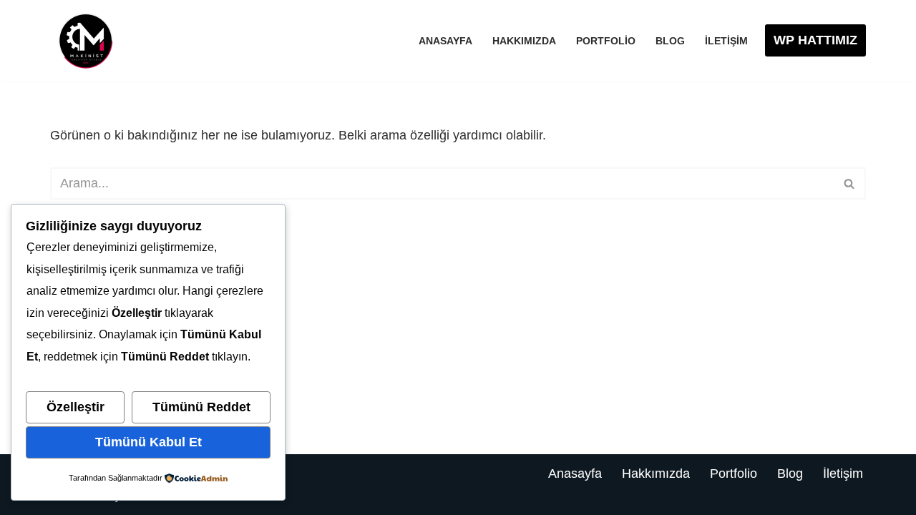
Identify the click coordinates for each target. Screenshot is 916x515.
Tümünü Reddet (201, 407)
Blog (670, 40)
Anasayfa (445, 40)
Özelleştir (75, 407)
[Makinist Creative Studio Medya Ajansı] (86, 41)
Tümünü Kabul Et (148, 442)
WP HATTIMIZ (815, 40)
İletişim (726, 40)
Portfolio (605, 40)
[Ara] (850, 183)
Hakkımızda (524, 40)
